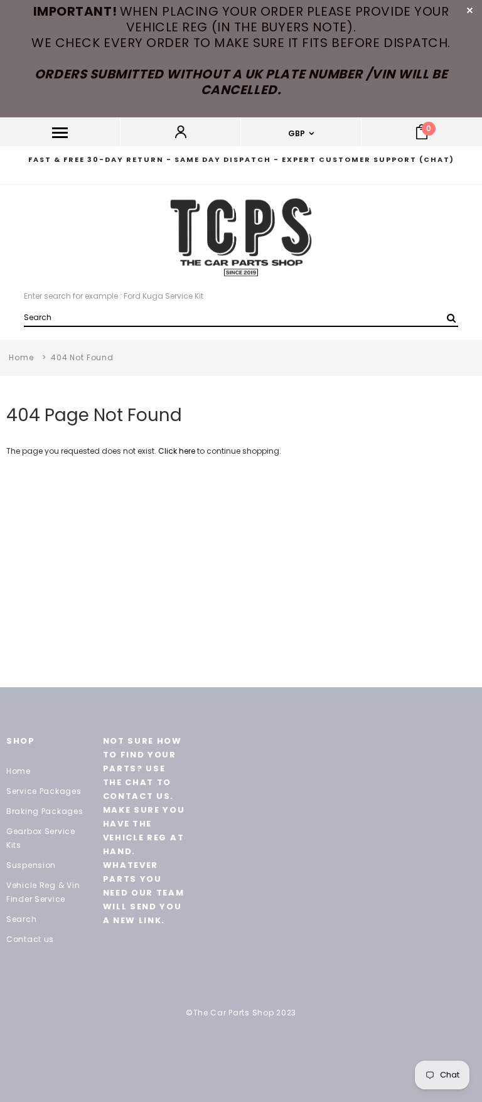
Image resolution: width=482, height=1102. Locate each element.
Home (21, 357)
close (470, 10)
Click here (177, 451)
